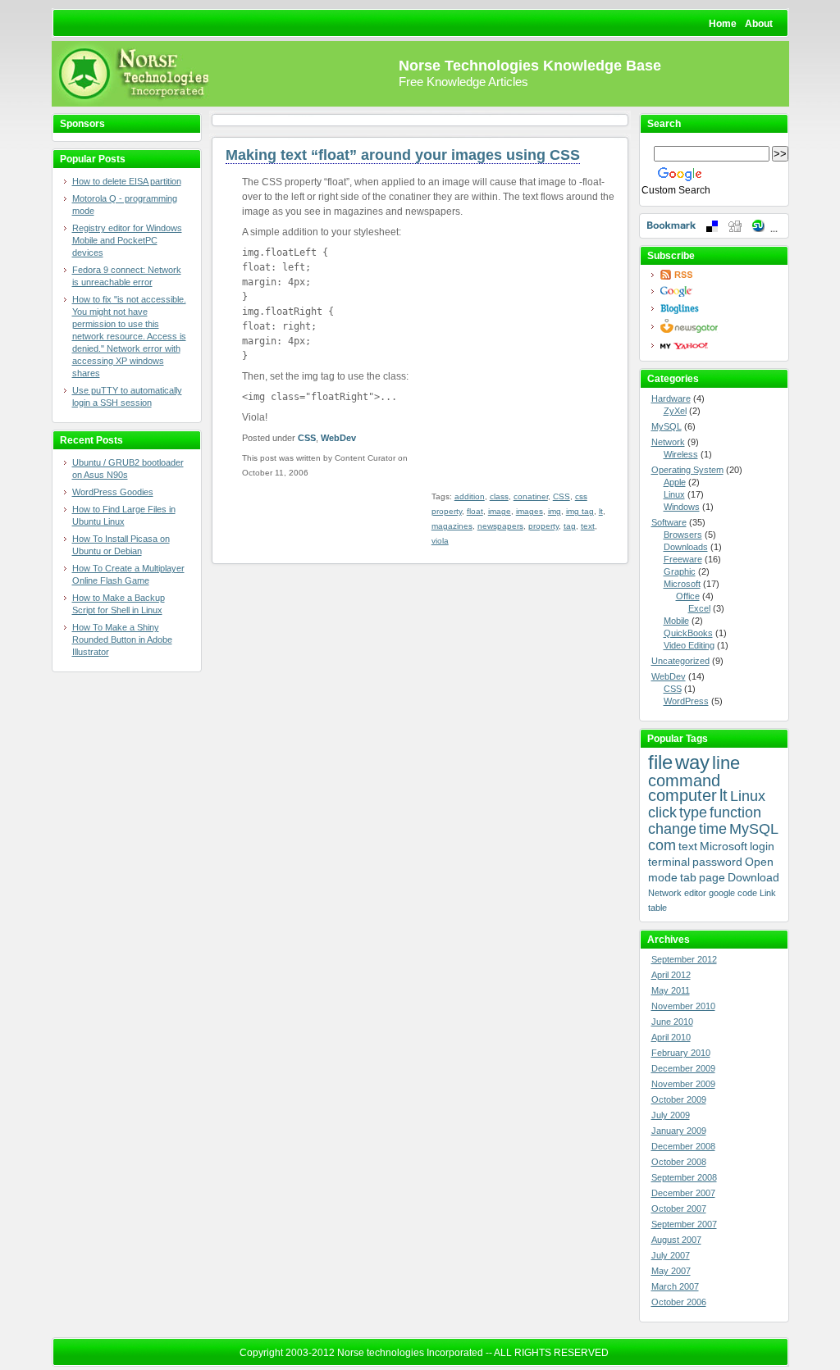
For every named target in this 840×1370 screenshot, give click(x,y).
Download (753, 877)
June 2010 (672, 1021)
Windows (682, 507)
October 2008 (678, 1162)
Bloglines (718, 308)
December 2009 (683, 1068)
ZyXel (675, 411)
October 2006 (678, 1302)
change (672, 829)
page (712, 877)
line (726, 763)
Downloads (686, 547)
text (588, 525)
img (554, 511)
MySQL (666, 426)
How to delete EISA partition (126, 181)
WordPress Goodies (112, 492)
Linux (674, 494)
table (657, 908)
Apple (675, 482)
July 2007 (670, 1255)
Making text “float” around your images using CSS (403, 155)
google (722, 893)
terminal (669, 861)
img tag (580, 511)
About (759, 24)
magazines (451, 525)
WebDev (338, 438)
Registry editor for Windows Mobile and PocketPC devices (127, 240)
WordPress (686, 701)
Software (669, 522)
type (693, 812)
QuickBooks (688, 633)
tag (570, 525)
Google (718, 291)
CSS (307, 438)
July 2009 (670, 1115)
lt (601, 511)
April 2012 (671, 975)
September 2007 (684, 1224)
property (543, 525)
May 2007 (671, 1271)
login (762, 846)
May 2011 (670, 990)
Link (768, 893)
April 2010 (671, 1037)
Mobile (676, 621)
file (660, 762)
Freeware (683, 559)
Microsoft (682, 584)
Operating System (687, 470)
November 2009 (683, 1084)
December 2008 (683, 1146)
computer (682, 795)
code (747, 893)
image (499, 511)
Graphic (680, 571)
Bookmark (714, 226)
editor (695, 893)
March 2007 (675, 1286)
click (662, 812)
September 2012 (684, 959)
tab (688, 877)
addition (469, 496)
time (713, 829)
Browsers (683, 534)
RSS (718, 275)
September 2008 (684, 1177)
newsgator (718, 326)
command (684, 780)
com (662, 845)
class (499, 496)
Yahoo (718, 345)
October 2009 (678, 1099)
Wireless (681, 454)
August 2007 (676, 1240)
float (475, 511)
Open (759, 861)
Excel (699, 608)
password (717, 861)
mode (663, 877)
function (735, 812)
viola (440, 540)
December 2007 (683, 1193)
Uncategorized (680, 661)
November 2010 (683, 1006)
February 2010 (680, 1053)
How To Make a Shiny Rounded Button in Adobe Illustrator (122, 639)
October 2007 (678, 1208)
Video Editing (689, 645)
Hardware (671, 398)
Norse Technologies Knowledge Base (530, 65)
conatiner (531, 496)
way (692, 762)
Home (723, 24)
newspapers (500, 525)
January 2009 (678, 1131)
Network (668, 442)
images (529, 511)
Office (688, 596)
